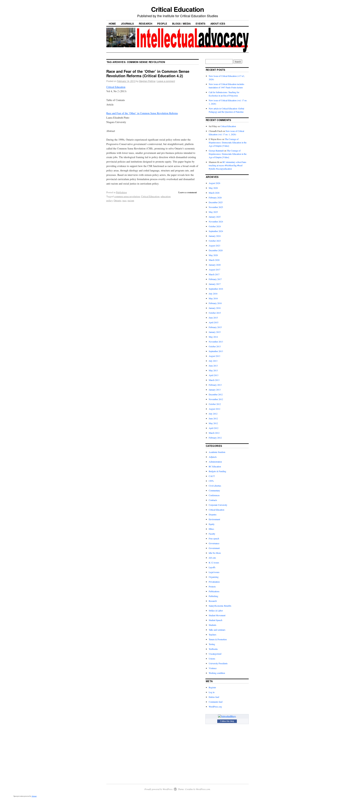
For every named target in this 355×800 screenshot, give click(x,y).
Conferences (214, 495)
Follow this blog (227, 721)
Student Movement (217, 615)
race (124, 200)
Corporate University (218, 504)
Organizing (214, 576)
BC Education (215, 466)
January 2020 (215, 264)
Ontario (117, 200)
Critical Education (177, 9)
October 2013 (215, 346)
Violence (213, 668)
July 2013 (213, 360)
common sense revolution (127, 196)
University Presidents (218, 663)
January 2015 (215, 331)
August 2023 (214, 245)
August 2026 (214, 183)
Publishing (121, 192)
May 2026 (213, 187)
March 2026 (214, 192)
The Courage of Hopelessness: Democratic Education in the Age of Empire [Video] (227, 142)
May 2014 (213, 336)
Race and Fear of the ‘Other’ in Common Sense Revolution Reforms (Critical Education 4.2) (147, 73)
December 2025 (216, 202)
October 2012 (215, 403)
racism (131, 200)
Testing (212, 644)
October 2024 (215, 226)
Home (112, 23)
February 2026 (215, 197)
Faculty (212, 533)
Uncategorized (215, 653)
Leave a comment (166, 81)
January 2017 (215, 283)
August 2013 (214, 355)
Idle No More (215, 552)
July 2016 (213, 293)
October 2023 (215, 240)
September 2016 (216, 288)
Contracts (213, 500)
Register (212, 687)
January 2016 (215, 307)
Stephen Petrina (147, 81)
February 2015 (215, 327)
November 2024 (216, 221)
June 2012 (213, 418)
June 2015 (213, 317)
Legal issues (214, 572)
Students (212, 624)
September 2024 (216, 231)
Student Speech (215, 620)
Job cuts (212, 557)
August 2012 (214, 408)
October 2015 (215, 312)
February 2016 (215, 303)
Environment (214, 519)
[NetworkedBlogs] (227, 716)
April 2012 (213, 428)
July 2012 (213, 413)
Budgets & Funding (217, 471)
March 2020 (214, 259)
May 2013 (213, 370)
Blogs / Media (181, 23)
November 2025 (216, 207)
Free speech (214, 538)
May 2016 (213, 298)
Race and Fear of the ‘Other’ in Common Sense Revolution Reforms (142, 113)
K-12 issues (214, 562)
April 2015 (213, 322)
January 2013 (215, 389)
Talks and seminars (217, 629)
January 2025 (215, 216)
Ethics (211, 528)
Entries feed (214, 696)
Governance (214, 543)
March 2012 (214, 432)
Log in (211, 692)
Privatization (214, 581)
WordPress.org (215, 706)
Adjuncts (213, 456)
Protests (212, 586)
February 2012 (215, 437)
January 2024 (215, 235)
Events (200, 23)
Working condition (217, 672)
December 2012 (216, 394)
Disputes (213, 514)
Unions (212, 658)
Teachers (212, 634)
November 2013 (216, 341)
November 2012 (216, 399)
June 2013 (213, 365)
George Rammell (216, 150)
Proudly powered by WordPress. (158, 789)
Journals (127, 23)
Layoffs (212, 567)
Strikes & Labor (216, 610)
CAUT (212, 476)
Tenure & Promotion (218, 639)
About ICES (217, 23)
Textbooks (213, 648)
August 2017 (214, 269)
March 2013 (214, 379)
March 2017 (214, 274)
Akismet (34, 796)
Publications (214, 591)
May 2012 (213, 423)
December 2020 (216, 250)
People (162, 23)
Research (145, 23)
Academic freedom (217, 452)
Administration (215, 461)
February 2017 (215, 279)
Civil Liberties (215, 485)
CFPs (211, 480)
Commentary (214, 490)
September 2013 (216, 351)
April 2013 (213, 375)
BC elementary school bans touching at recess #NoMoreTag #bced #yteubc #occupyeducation (227, 165)
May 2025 (213, 211)
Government (214, 548)
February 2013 (215, 384)
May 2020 (213, 255)
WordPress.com (203, 789)
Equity (211, 524)
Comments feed (215, 701)
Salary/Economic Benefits (220, 605)
